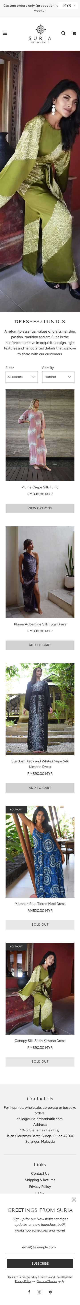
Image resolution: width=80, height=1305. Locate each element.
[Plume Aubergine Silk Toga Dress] (40, 572)
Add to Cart (40, 645)
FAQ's (40, 1193)
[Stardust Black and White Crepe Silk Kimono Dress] (40, 709)
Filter (10, 368)
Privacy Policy (40, 1186)
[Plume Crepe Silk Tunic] (40, 435)
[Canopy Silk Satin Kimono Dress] (40, 989)
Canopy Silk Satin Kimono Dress (40, 1041)
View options (40, 508)
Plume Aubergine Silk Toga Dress (40, 624)
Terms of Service (47, 1281)
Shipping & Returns (40, 1180)
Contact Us (40, 1173)
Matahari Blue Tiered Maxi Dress (40, 904)
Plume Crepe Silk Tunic (40, 487)
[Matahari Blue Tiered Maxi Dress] (40, 852)
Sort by (48, 368)
